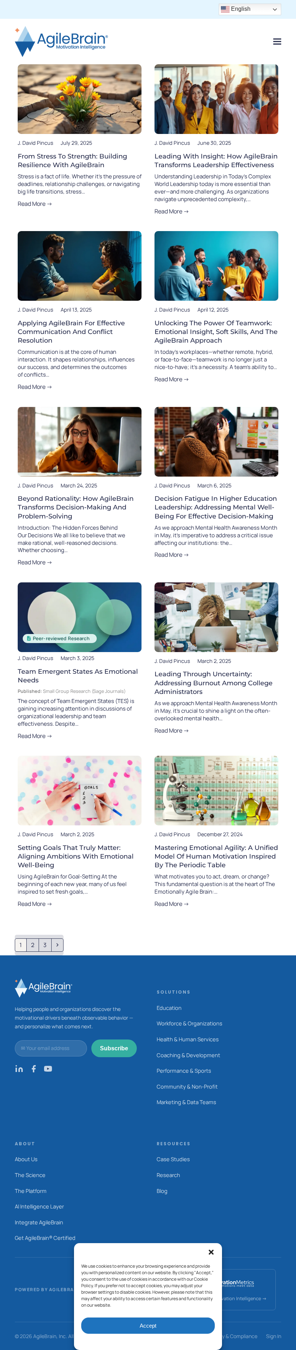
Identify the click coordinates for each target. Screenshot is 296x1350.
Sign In (273, 1336)
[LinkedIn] (19, 1070)
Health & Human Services (188, 1039)
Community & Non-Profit (187, 1086)
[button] (211, 1252)
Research (168, 1174)
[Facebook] (33, 1070)
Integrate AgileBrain (39, 1222)
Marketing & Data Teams (186, 1102)
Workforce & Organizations (189, 1023)
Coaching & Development (188, 1055)
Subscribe (114, 1048)
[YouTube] (48, 1070)
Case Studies (173, 1159)
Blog (162, 1190)
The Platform (31, 1190)
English (240, 9)
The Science (30, 1174)
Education (169, 1007)
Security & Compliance (231, 1336)
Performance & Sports (184, 1070)
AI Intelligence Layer (39, 1206)
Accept (148, 1326)
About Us (26, 1159)
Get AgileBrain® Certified (45, 1237)
